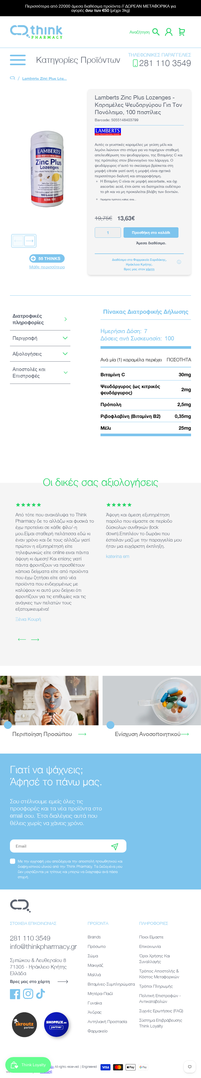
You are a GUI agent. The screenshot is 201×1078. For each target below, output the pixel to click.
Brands (94, 937)
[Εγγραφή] (114, 846)
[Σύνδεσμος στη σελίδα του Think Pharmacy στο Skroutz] (24, 1037)
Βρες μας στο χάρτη (30, 981)
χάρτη (150, 269)
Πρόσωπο (97, 946)
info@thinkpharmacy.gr (42, 946)
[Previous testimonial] (22, 639)
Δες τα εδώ (49, 700)
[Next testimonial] (35, 639)
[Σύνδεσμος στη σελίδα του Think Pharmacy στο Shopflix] (57, 1041)
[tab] (40, 319)
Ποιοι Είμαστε (151, 937)
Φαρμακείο (98, 1031)
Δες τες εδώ (151, 700)
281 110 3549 (165, 63)
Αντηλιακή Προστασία (107, 1021)
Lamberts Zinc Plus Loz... (44, 78)
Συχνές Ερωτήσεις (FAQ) (161, 1010)
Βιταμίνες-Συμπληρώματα (111, 984)
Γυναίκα (95, 1002)
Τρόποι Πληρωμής (156, 986)
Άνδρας (95, 1012)
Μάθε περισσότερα (47, 266)
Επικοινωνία (150, 946)
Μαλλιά (94, 974)
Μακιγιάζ (95, 965)
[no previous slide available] (18, 241)
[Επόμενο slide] (29, 241)
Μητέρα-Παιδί (100, 993)
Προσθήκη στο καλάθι (151, 232)
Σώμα (93, 955)
